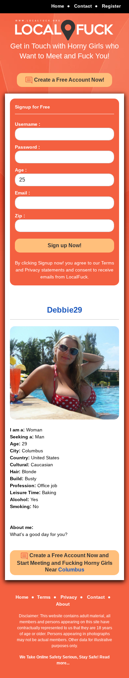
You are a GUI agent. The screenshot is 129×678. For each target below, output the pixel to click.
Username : (27, 124)
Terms (44, 597)
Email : (22, 192)
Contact (83, 6)
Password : (27, 147)
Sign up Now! (64, 245)
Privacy (69, 597)
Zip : (20, 215)
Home (57, 6)
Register (111, 6)
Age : (21, 170)
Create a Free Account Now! (68, 80)
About (63, 604)
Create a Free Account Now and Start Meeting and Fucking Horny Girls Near (64, 562)
